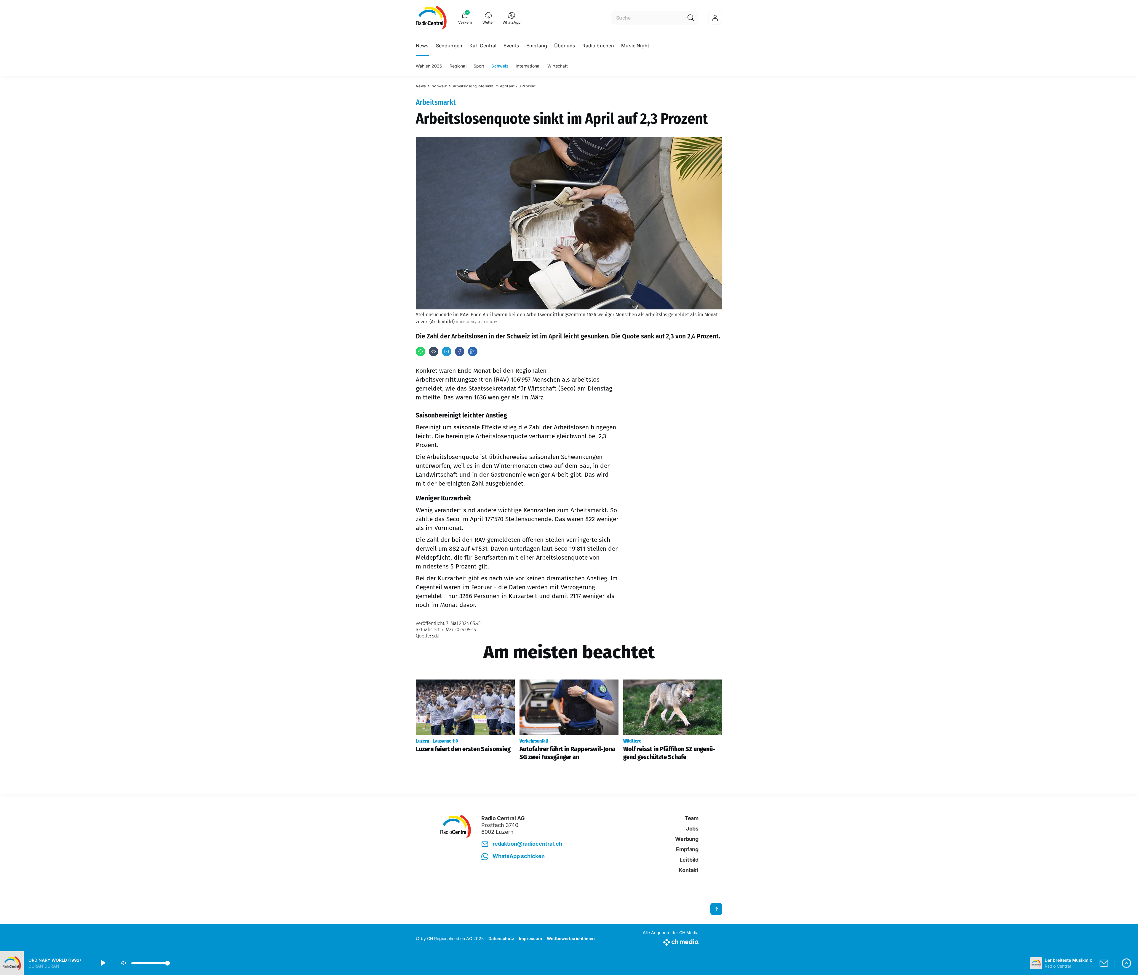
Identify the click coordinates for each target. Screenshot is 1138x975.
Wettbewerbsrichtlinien (571, 938)
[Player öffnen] (1126, 963)
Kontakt (689, 870)
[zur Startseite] (431, 18)
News (422, 46)
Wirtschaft (557, 65)
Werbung (687, 839)
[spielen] (102, 963)
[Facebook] (459, 351)
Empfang (536, 46)
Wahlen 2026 (429, 65)
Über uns (564, 46)
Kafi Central (482, 46)
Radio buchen (598, 46)
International (528, 65)
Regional (458, 65)
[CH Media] (671, 941)
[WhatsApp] (420, 351)
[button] (512, 18)
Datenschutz (501, 938)
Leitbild (689, 860)
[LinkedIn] (472, 351)
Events (511, 46)
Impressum (530, 938)
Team (692, 818)
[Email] (446, 351)
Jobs (692, 828)
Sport (479, 65)
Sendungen (449, 46)
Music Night (635, 46)
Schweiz (500, 65)
